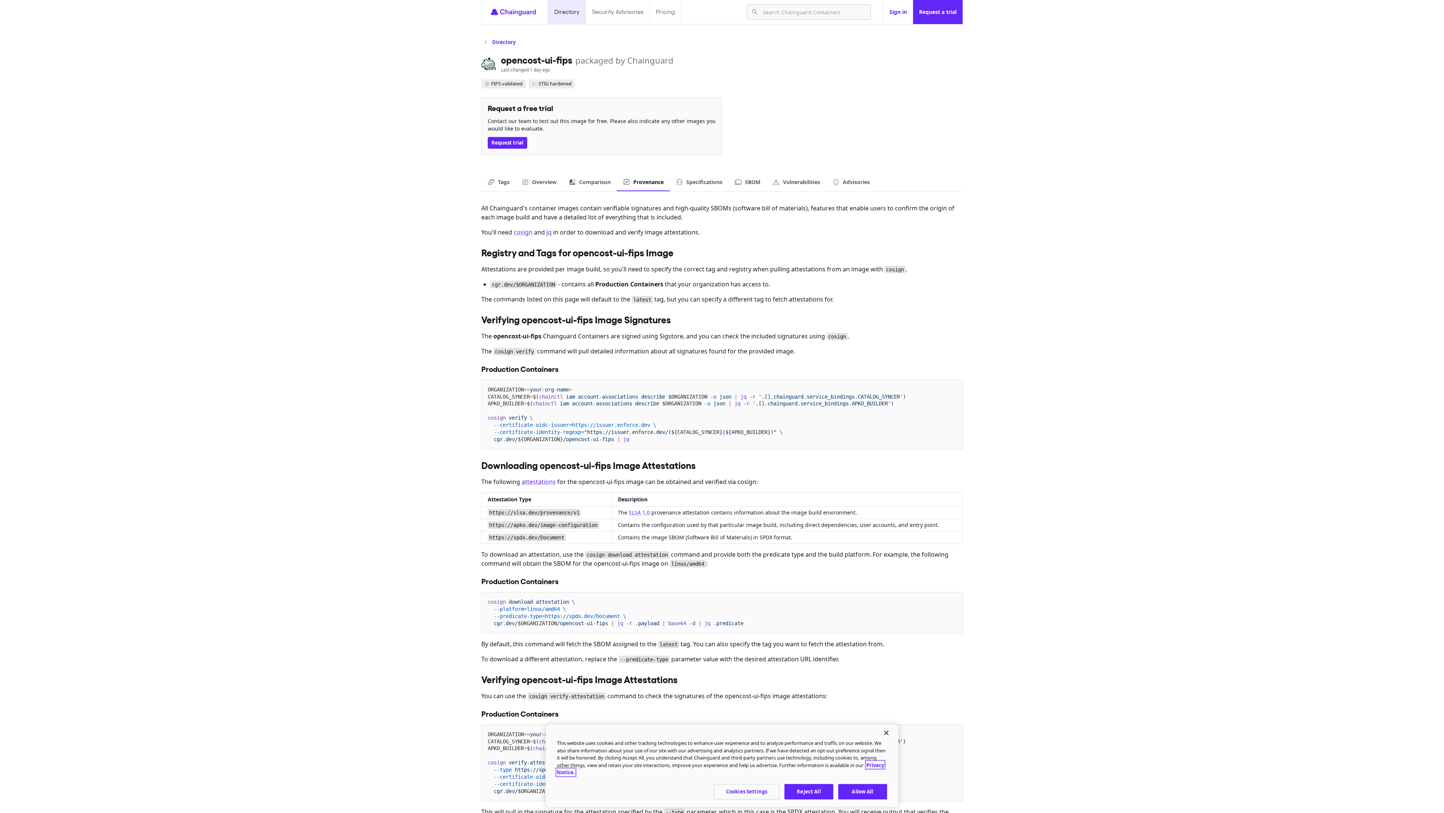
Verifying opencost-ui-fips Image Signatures (576, 320)
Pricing (665, 11)
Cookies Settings (746, 791)
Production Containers (520, 369)
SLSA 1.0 (639, 512)
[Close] (886, 733)
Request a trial (938, 11)
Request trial (507, 142)
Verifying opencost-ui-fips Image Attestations (579, 679)
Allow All (862, 791)
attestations (539, 482)
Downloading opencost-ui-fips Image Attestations (588, 465)
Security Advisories (617, 11)
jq (549, 232)
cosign (523, 232)
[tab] (498, 182)
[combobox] (814, 12)
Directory (566, 11)
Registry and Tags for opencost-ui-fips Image (577, 253)
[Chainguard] (513, 12)
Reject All (809, 791)
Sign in (898, 11)
